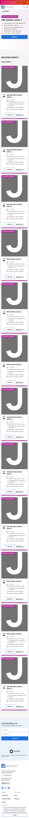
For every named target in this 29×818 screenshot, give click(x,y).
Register (9, 115)
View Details (19, 115)
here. (21, 3)
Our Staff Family (6, 798)
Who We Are (5, 795)
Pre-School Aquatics (10, 16)
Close (15, 815)
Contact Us (5, 783)
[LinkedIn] (9, 788)
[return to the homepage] (9, 766)
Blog (15, 795)
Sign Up (15, 738)
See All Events (6, 61)
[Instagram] (6, 788)
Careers (4, 802)
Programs (17, 798)
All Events (6, 11)
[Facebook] (2, 788)
